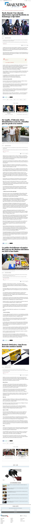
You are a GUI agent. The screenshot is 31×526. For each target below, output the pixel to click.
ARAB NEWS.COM (5, 0)
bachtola (21, 99)
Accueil (3, 10)
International (2, 520)
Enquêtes (12, 518)
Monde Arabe (2, 518)
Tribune (12, 519)
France (1, 519)
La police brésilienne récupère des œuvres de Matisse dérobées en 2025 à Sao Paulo (15, 249)
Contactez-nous (22, 518)
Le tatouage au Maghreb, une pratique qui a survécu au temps (22, 112)
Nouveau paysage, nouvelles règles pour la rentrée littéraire (9, 455)
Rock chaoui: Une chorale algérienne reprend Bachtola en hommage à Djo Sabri (14, 10)
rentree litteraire (11, 443)
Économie (2, 522)
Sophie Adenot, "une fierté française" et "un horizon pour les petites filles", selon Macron (17, 501)
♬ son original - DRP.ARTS (9, 62)
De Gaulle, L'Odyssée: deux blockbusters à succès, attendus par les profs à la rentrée (15, 122)
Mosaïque (12, 520)
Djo (17, 99)
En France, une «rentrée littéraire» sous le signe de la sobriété (22, 456)
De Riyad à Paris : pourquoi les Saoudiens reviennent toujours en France (17, 485)
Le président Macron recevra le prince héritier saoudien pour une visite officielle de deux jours (17, 491)
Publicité (21, 519)
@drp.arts (6, 59)
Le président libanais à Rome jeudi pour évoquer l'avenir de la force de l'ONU (17, 498)
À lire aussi (15, 103)
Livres (7, 443)
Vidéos (11, 522)
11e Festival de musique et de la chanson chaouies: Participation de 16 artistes (9, 112)
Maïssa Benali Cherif (5, 43)
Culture (2, 523)
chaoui (14, 99)
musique (11, 99)
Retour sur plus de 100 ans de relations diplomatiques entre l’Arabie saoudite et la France (17, 488)
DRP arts (24, 99)
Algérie (7, 99)
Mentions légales (22, 520)
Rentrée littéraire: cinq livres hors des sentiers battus (14, 346)
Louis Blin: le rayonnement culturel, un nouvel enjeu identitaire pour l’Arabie (17, 495)
